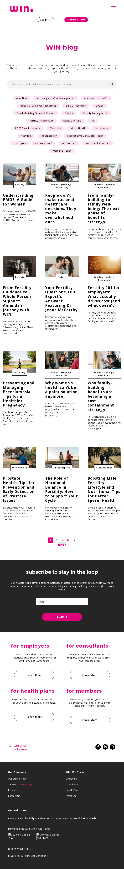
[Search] (112, 84)
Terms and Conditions (36, 855)
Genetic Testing (72, 120)
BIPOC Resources (76, 105)
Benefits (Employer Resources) (38, 105)
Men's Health (78, 128)
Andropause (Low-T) (96, 98)
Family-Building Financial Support (36, 113)
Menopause (102, 128)
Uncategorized (43, 143)
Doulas (100, 105)
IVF (92, 120)
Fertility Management (95, 113)
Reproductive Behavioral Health (85, 135)
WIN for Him (69, 143)
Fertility (68, 113)
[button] (113, 9)
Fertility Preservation (41, 120)
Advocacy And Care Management (55, 98)
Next (62, 545)
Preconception (49, 135)
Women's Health (62, 150)
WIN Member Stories (98, 143)
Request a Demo (76, 19)
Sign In (35, 818)
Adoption (21, 98)
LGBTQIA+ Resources (27, 128)
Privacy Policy (15, 855)
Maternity (55, 128)
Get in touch (88, 818)
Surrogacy (20, 143)
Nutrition (26, 135)
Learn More (34, 675)
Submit (62, 617)
